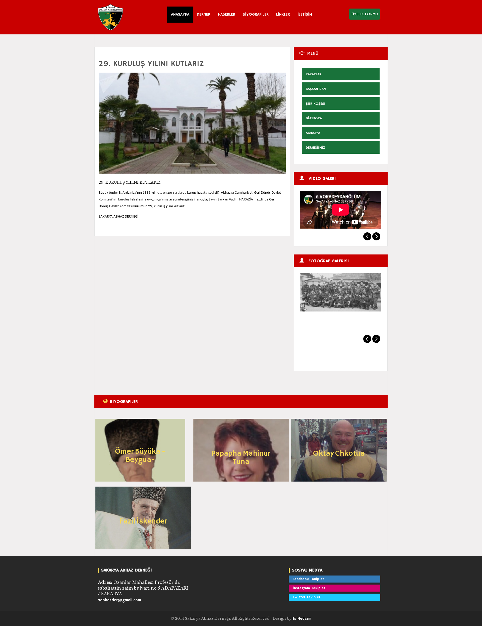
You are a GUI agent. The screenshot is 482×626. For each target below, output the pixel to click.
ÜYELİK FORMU (364, 14)
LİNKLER (283, 14)
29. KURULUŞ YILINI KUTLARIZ (151, 64)
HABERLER (226, 14)
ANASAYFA (180, 14)
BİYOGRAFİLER (256, 14)
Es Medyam (301, 618)
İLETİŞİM (304, 14)
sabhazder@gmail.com (119, 600)
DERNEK (203, 14)
